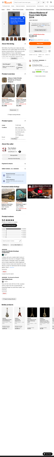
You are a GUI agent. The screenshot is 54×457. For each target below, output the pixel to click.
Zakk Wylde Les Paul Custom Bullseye (6, 320)
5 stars (3, 228)
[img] (41, 60)
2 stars (3, 235)
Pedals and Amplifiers (20, 6)
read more (12, 267)
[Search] (38, 2)
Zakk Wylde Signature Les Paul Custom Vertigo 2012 (44, 321)
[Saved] (48, 2)
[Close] (23, 18)
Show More (14, 58)
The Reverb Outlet (6, 6)
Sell (43, 2)
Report (4, 271)
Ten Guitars (35, 60)
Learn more (20, 135)
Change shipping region (40, 29)
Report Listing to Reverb (41, 75)
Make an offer (38, 51)
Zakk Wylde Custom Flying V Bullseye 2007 (31, 321)
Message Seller (13, 155)
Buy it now (40, 43)
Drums (46, 6)
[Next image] (13, 91)
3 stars (3, 232)
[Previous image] (4, 91)
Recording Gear (40, 6)
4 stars (3, 231)
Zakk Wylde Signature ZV (18, 320)
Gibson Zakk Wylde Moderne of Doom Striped (15, 80)
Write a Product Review (9, 225)
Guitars (12, 6)
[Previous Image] (4, 24)
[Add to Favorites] (23, 14)
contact (43, 25)
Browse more (13, 110)
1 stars (3, 237)
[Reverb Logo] (8, 2)
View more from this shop (14, 158)
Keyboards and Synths (31, 6)
